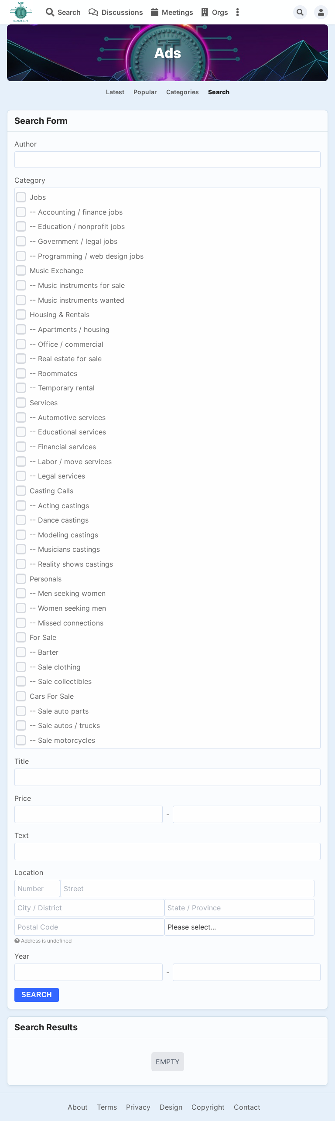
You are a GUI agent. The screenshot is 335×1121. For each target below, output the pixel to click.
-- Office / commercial (66, 344)
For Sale (43, 637)
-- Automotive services (68, 417)
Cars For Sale (52, 696)
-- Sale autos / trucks (65, 725)
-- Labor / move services (71, 461)
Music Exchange (56, 270)
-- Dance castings (59, 520)
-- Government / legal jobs (73, 241)
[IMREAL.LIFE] (21, 12)
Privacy (138, 1107)
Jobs (38, 197)
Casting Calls (51, 490)
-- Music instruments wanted (77, 300)
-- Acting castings (59, 505)
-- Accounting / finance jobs (76, 212)
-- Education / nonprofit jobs (77, 226)
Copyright (208, 1107)
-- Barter (44, 652)
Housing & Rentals (59, 314)
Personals (46, 578)
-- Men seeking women (68, 593)
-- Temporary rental (62, 387)
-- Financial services (63, 446)
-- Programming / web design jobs (87, 256)
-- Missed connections (66, 623)
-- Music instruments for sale (77, 285)
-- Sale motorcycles (62, 740)
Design (171, 1107)
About (78, 1107)
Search (36, 994)
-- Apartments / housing (69, 329)
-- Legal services (57, 476)
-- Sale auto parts (59, 711)
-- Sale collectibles (61, 681)
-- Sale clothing (55, 667)
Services (44, 402)
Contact (247, 1107)
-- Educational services (68, 431)
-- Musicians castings (65, 549)
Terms (107, 1107)
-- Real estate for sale (66, 358)
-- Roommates (53, 373)
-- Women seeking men (68, 608)
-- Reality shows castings (71, 564)
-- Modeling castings (64, 534)
